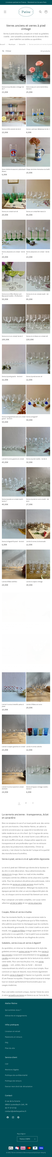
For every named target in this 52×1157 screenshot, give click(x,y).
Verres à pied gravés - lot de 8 (12, 376)
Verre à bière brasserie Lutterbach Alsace (13, 170)
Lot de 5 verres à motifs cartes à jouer (13, 705)
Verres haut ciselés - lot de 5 (35, 624)
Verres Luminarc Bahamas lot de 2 (38, 129)
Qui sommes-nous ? (13, 1010)
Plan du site (10, 1048)
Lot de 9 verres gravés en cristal (13, 459)
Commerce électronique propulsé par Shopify (31, 1152)
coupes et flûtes (18, 930)
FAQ (6, 1042)
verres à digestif (16, 975)
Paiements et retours (13, 1037)
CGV (6, 1064)
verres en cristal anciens (23, 884)
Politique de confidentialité (16, 1075)
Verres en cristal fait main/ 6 (36, 211)
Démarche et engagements (16, 1015)
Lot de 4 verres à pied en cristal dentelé (13, 788)
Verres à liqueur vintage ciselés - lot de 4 (37, 788)
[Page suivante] (33, 803)
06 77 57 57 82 (10, 1108)
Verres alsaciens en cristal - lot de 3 (13, 253)
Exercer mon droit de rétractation (19, 1086)
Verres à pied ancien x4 (34, 376)
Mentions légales (12, 1069)
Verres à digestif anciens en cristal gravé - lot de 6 (14, 418)
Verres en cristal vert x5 (10, 211)
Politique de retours (13, 1081)
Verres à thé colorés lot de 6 (11, 129)
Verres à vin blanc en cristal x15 (37, 336)
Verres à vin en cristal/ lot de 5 (12, 336)
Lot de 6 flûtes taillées (9, 581)
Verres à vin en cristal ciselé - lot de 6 (37, 295)
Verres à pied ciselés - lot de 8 (36, 459)
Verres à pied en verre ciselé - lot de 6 (37, 500)
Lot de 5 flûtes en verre (34, 704)
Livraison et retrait (12, 1031)
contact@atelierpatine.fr (16, 1111)
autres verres (24, 951)
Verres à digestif (31, 417)
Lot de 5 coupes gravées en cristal (13, 746)
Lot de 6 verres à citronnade (36, 541)
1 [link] (19, 803)
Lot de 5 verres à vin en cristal (12, 667)
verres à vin (7, 874)
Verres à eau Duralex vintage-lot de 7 (13, 88)
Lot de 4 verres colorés (34, 746)
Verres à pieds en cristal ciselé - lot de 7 (13, 500)
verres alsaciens (35, 903)
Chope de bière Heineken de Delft (38, 169)
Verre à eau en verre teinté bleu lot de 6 (37, 88)
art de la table (16, 903)
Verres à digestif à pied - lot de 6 (13, 541)
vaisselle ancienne (16, 995)
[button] (5, 12)
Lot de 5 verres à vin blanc (35, 667)
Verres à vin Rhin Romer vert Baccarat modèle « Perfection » (12, 295)
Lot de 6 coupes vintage (34, 581)
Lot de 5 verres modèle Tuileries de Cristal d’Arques (13, 625)
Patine (13, 1152)
